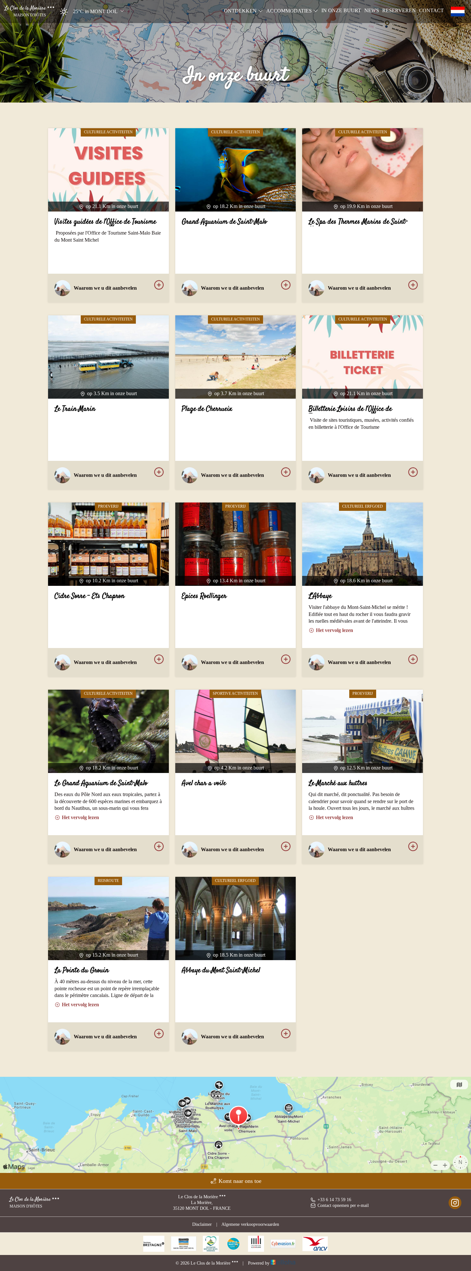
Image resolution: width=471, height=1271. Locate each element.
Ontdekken (241, 10)
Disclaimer (202, 1224)
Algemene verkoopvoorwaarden (250, 1224)
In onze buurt (341, 10)
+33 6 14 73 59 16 (334, 1199)
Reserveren (399, 10)
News (371, 10)
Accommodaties (289, 10)
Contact (431, 10)
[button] (90, 12)
